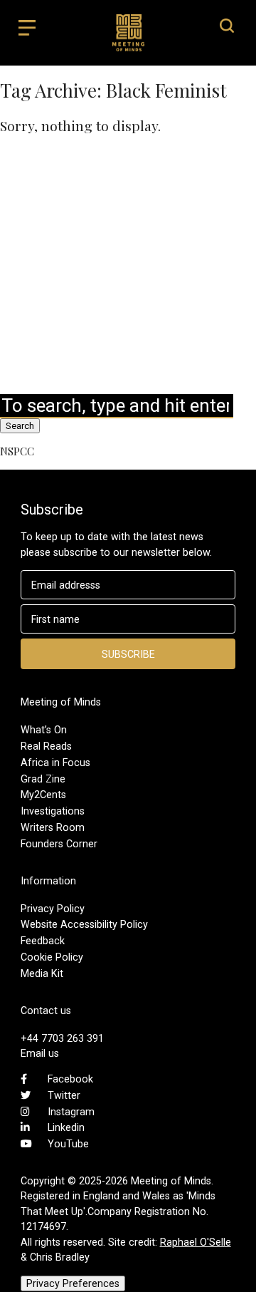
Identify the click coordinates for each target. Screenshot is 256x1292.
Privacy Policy (53, 908)
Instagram (71, 1111)
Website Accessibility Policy (84, 924)
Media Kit (42, 973)
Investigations (53, 811)
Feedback (43, 940)
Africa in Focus (55, 762)
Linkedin (66, 1127)
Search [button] (20, 425)
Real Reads (46, 746)
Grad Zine (43, 779)
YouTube (68, 1143)
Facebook (70, 1079)
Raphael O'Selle (195, 1242)
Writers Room (53, 827)
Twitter (64, 1095)
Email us (40, 1053)
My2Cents (43, 794)
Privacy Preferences (72, 1283)
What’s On (44, 729)
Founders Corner (59, 843)
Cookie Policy (52, 957)
